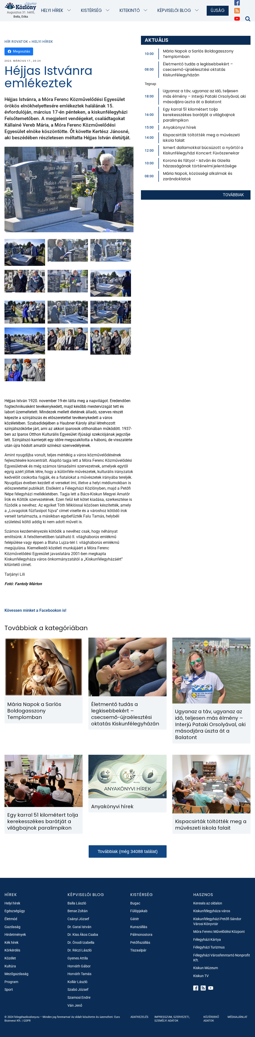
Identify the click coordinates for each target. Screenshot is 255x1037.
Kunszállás (138, 927)
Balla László (76, 903)
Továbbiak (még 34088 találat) (128, 851)
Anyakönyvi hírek (179, 127)
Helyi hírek (52, 10)
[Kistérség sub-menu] (109, 10)
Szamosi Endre (78, 997)
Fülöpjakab (138, 911)
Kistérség (91, 10)
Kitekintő (130, 10)
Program (11, 982)
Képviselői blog (174, 10)
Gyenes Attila (77, 958)
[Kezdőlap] (20, 5)
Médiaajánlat (238, 1017)
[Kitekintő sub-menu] (146, 10)
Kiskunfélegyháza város (211, 911)
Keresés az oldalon (207, 903)
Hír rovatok (16, 42)
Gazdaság (12, 927)
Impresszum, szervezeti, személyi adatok (172, 1018)
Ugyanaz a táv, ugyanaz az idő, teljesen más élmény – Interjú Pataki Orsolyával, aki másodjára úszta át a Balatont (204, 96)
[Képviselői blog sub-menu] (198, 10)
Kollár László (77, 982)
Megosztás (21, 51)
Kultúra (10, 966)
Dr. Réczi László (79, 950)
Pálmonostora (141, 935)
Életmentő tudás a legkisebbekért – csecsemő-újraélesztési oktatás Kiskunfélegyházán (198, 69)
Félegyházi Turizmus (209, 947)
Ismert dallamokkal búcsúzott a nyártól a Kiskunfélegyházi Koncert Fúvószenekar (203, 150)
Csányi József (78, 919)
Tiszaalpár (138, 950)
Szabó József (77, 989)
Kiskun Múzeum (205, 968)
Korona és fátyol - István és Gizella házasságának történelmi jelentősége (200, 163)
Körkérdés (12, 950)
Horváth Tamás (79, 974)
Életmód (10, 919)
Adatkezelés (139, 1017)
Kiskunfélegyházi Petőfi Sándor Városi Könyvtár (217, 921)
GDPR (27, 1020)
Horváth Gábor (79, 966)
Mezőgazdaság (16, 974)
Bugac (135, 903)
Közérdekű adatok (211, 1018)
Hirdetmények (15, 935)
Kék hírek (11, 942)
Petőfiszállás (140, 942)
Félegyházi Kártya (207, 940)
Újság (218, 10)
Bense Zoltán (77, 911)
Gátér (134, 919)
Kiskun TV (201, 976)
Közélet (10, 958)
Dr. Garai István (79, 927)
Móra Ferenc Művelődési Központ (219, 932)
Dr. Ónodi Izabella (80, 942)
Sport (8, 989)
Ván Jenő (74, 1005)
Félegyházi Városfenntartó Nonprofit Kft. (221, 957)
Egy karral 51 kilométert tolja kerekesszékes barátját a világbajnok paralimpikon (199, 115)
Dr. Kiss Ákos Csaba (82, 935)
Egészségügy (14, 911)
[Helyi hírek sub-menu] (70, 10)
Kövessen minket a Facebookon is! (35, 610)
